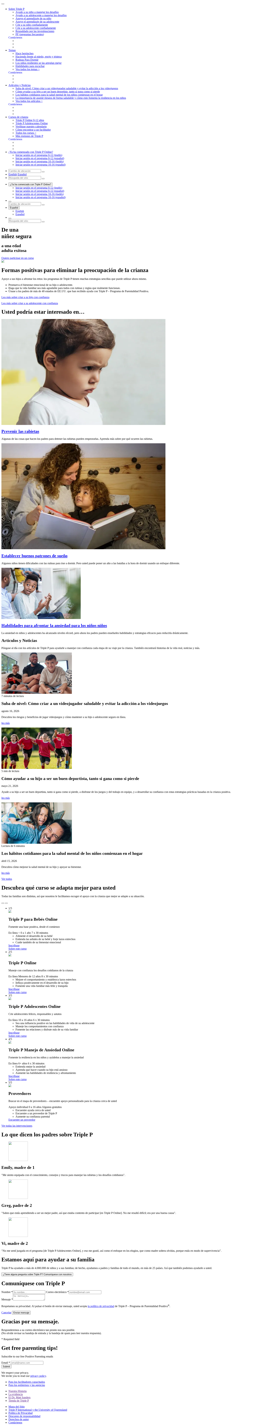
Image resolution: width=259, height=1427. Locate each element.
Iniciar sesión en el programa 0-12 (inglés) (39, 155)
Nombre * (7, 1292)
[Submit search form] (43, 221)
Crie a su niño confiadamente (32, 24)
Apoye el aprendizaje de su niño (33, 18)
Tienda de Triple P (18, 1400)
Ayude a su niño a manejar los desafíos (37, 12)
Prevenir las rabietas (20, 431)
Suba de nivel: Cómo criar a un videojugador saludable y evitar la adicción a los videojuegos (67, 88)
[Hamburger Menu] (2, 3)
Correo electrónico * (57, 1292)
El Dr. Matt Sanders (19, 1397)
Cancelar (6, 1312)
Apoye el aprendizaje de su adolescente (37, 21)
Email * (5, 1362)
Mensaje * (7, 1299)
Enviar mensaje (21, 1312)
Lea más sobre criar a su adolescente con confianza (29, 303)
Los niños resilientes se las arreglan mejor (38, 62)
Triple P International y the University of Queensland (37, 1409)
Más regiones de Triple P (29, 136)
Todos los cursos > (26, 132)
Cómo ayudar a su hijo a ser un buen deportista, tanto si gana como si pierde (58, 91)
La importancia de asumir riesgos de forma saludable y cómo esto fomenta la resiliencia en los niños (71, 97)
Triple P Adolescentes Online (32, 123)
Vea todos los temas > (28, 69)
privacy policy (38, 1375)
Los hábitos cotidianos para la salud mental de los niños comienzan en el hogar (59, 94)
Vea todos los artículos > (29, 101)
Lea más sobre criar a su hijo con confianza (25, 297)
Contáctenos (15, 1422)
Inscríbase (14, 945)
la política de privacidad (101, 1306)
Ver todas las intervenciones (16, 1125)
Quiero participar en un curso (17, 258)
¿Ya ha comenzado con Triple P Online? (30, 184)
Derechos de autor (18, 1419)
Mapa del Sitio (16, 1406)
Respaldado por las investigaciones (35, 31)
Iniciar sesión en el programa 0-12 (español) (40, 158)
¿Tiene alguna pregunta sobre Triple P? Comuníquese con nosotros (37, 1274)
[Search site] (9, 218)
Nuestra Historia (17, 1391)
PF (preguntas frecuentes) (30, 34)
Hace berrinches (24, 53)
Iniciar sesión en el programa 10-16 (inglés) (40, 161)
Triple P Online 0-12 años (30, 120)
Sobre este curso (17, 948)
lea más (5, 723)
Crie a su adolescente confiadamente (36, 27)
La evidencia (15, 1394)
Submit (6, 1366)
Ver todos (6, 878)
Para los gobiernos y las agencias (26, 1385)
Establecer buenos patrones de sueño (34, 555)
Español (22, 174)
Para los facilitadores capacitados (26, 1381)
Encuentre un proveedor (21, 1119)
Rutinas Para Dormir (27, 59)
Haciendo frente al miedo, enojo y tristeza (39, 56)
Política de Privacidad (20, 1412)
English (12, 174)
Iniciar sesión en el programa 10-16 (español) (41, 164)
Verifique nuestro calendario (31, 126)
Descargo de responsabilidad (24, 1416)
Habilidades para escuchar (30, 66)
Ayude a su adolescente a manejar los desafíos (41, 15)
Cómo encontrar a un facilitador (33, 129)
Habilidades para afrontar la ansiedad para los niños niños (54, 625)
